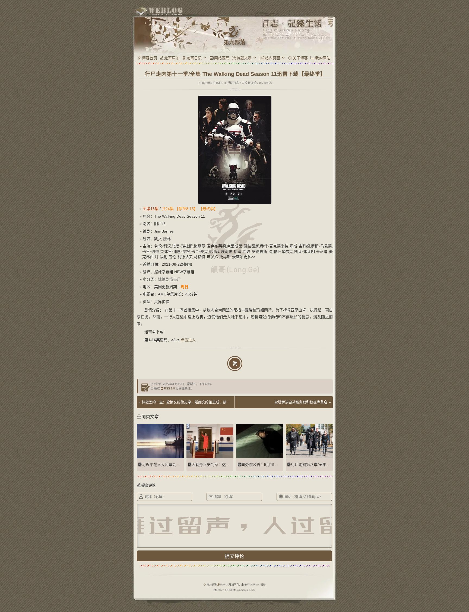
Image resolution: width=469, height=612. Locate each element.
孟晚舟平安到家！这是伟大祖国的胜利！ (226, 464)
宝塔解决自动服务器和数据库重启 (300, 402)
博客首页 (149, 58)
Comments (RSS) (245, 590)
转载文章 (244, 58)
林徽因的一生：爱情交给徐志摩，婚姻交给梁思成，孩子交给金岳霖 (195, 402)
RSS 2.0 (169, 388)
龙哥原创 (171, 58)
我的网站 (322, 58)
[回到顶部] (342, 579)
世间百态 (233, 83)
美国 (152, 287)
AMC (154, 294)
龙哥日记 (194, 58)
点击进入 (188, 340)
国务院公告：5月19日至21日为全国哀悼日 (277, 464)
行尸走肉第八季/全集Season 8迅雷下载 (324, 464)
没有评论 (250, 83)
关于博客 (300, 58)
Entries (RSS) (224, 590)
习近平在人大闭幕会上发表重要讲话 (172, 464)
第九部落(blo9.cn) (218, 584)
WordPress (253, 584)
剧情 (169, 279)
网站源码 (221, 58)
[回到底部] (342, 589)
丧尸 (177, 279)
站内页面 (272, 58)
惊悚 (162, 279)
